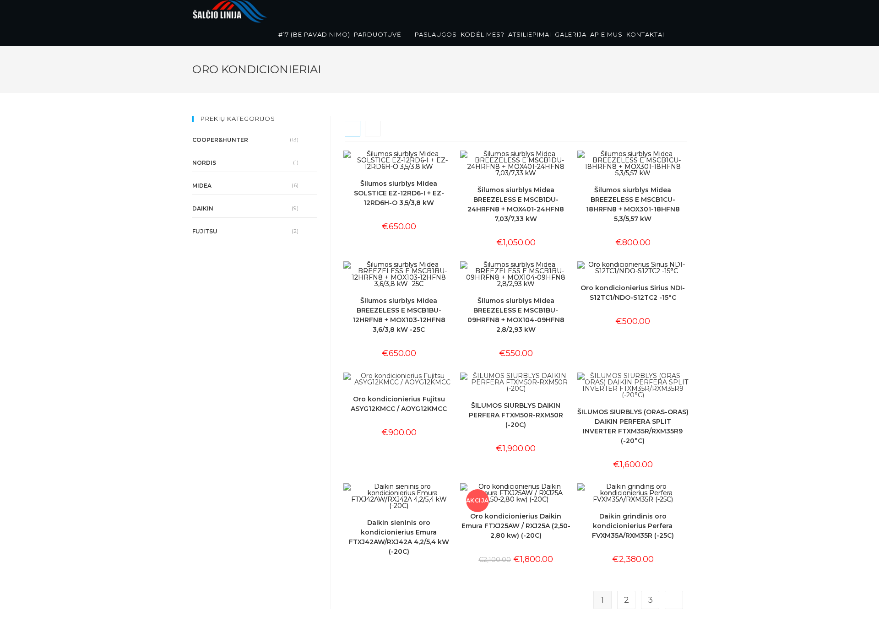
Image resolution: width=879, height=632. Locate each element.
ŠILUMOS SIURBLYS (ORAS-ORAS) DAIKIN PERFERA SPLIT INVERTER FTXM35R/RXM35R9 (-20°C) (633, 426)
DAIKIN (202, 208)
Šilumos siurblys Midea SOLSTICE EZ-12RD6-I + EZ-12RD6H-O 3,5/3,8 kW (399, 193)
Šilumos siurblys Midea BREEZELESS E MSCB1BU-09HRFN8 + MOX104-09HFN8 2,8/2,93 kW (515, 315)
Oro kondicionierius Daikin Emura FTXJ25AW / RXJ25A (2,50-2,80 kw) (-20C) (515, 526)
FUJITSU (204, 231)
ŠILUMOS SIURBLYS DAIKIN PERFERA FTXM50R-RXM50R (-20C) (516, 415)
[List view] (372, 128)
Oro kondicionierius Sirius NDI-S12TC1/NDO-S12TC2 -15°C (633, 293)
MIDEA (202, 185)
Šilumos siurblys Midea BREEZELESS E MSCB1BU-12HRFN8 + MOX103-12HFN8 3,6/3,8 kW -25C (399, 315)
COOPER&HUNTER (220, 139)
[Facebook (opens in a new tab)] (673, 10)
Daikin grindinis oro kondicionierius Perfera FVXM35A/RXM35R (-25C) (633, 526)
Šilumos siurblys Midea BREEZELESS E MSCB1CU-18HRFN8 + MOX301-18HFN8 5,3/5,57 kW (633, 204)
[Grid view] (352, 128)
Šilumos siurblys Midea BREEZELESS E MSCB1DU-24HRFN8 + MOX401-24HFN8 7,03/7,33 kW (515, 204)
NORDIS (204, 162)
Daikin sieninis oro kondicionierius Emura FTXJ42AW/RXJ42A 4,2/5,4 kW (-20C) (399, 537)
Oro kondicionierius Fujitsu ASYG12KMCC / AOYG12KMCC (399, 404)
